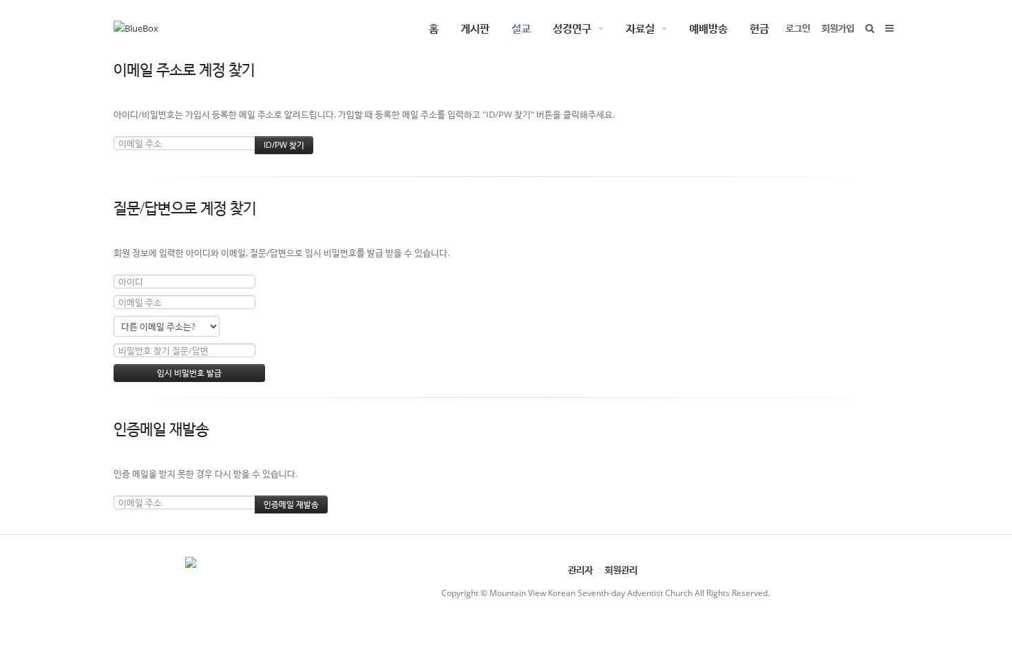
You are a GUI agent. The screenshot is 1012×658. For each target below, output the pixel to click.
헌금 (759, 28)
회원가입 (837, 27)
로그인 (798, 27)
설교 (521, 28)
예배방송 (708, 28)
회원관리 (620, 569)
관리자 (580, 569)
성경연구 (572, 28)
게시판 (475, 28)
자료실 (640, 28)
